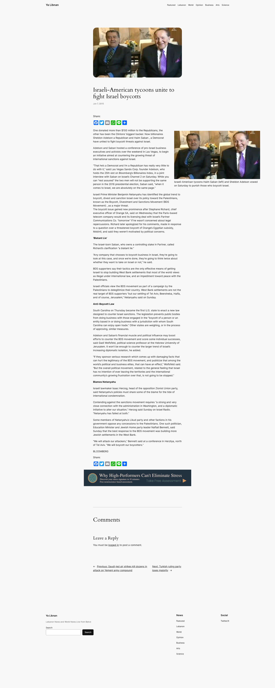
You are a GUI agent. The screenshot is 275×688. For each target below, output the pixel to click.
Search (49, 627)
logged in (113, 545)
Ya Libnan (52, 5)
